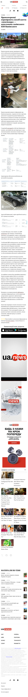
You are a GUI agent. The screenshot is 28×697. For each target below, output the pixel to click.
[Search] (26, 2)
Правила (3, 686)
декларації (10, 128)
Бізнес (3, 640)
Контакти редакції (5, 692)
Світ (2, 634)
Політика (17, 637)
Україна (8, 15)
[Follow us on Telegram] (17, 10)
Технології (17, 640)
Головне (3, 15)
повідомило (4, 233)
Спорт (3, 643)
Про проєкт (3, 683)
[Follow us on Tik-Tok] (10, 10)
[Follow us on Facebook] (14, 10)
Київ (2, 637)
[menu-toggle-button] (1, 2)
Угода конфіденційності (6, 689)
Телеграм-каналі (10, 320)
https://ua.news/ (18, 648)
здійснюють (20, 292)
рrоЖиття (17, 643)
